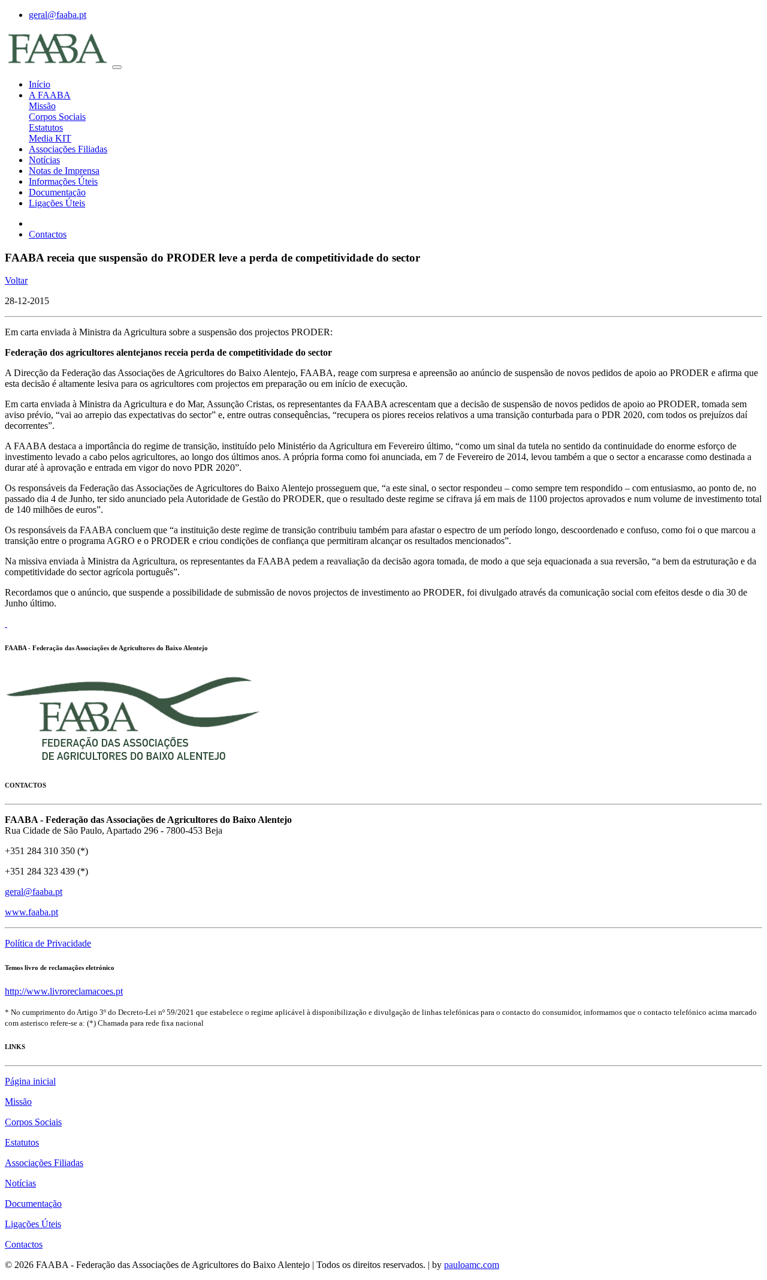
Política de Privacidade (48, 943)
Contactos (48, 234)
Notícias (44, 160)
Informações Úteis (63, 181)
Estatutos (46, 127)
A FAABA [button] (50, 95)
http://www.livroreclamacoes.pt (64, 991)
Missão (42, 106)
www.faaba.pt (31, 912)
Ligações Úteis (57, 203)
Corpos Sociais (57, 117)
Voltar (16, 280)
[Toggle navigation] (117, 67)
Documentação (57, 192)
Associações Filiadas (68, 149)
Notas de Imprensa (64, 171)
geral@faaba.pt (57, 15)
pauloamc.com (471, 1265)
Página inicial (30, 1081)
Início (39, 84)
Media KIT (50, 138)
